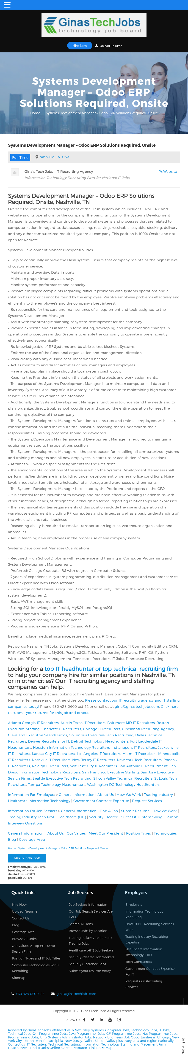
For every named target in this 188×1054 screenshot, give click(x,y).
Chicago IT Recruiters (101, 729)
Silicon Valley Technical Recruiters (123, 778)
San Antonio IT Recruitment (143, 766)
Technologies (165, 833)
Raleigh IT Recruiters (50, 766)
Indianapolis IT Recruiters (134, 747)
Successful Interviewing (142, 817)
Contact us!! (17, 1044)
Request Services (147, 801)
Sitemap (18, 978)
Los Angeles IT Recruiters (99, 753)
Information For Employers (31, 794)
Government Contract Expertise (101, 801)
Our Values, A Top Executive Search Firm (33, 948)
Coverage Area (32, 839)
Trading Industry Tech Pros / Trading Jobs (90, 940)
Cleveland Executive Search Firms (37, 735)
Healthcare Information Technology (39, 801)
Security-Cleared (103, 817)
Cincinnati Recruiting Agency (148, 729)
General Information (76, 794)
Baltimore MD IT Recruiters (131, 723)
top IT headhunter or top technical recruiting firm (111, 668)
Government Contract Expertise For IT (149, 971)
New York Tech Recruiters (139, 760)
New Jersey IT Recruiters (93, 760)
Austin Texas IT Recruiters (83, 723)
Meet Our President (106, 833)
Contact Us (20, 918)
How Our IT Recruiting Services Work (149, 927)
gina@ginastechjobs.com (137, 706)
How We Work (129, 794)
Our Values (76, 833)
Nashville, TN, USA (54, 157)
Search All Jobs (81, 924)
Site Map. (106, 1048)
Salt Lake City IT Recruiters (93, 766)
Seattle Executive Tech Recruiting (62, 778)
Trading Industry (158, 794)
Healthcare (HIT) (72, 817)
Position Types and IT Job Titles (36, 958)
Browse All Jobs (24, 939)
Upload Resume (110, 46)
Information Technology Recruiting (144, 914)
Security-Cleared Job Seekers (91, 957)
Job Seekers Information (88, 904)
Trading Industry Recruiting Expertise (146, 939)
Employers (133, 904)
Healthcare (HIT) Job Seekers (91, 950)
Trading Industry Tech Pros (31, 817)
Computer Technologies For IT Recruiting (35, 968)
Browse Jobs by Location (88, 931)
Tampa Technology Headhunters (56, 784)
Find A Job (109, 811)
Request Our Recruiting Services (143, 984)
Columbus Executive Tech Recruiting (101, 735)
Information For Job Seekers (32, 811)
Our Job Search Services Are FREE (91, 914)
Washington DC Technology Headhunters (123, 784)
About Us (105, 794)
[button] (8, 5)
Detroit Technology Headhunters (99, 741)
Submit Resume (135, 811)
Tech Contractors (138, 962)
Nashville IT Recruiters (51, 760)
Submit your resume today (90, 971)
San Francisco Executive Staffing (110, 772)
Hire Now (79, 45)
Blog (12, 839)
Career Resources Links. (79, 1048)
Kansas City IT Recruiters (53, 753)
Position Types (138, 833)
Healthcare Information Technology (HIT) (143, 952)
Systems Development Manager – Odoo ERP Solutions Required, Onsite (63, 848)
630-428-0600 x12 (30, 994)
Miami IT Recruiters (139, 753)
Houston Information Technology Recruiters (71, 747)
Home (35, 113)
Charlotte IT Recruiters (61, 729)
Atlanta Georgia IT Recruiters (33, 723)
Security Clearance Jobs (87, 964)
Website (170, 171)
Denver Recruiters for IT (48, 741)
